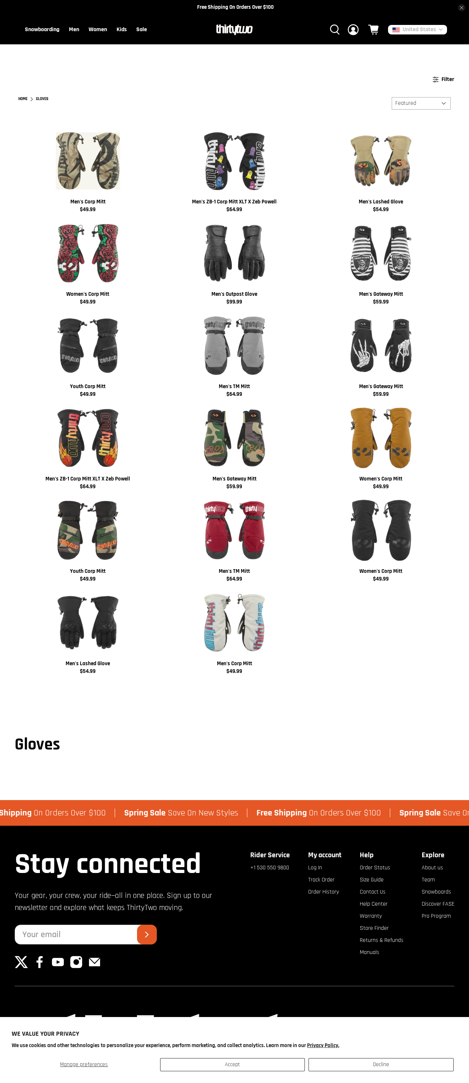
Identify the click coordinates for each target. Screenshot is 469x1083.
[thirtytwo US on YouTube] (57, 967)
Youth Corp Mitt (88, 386)
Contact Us (372, 892)
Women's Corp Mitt (87, 294)
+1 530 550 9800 (269, 868)
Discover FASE (438, 904)
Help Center (374, 904)
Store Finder (374, 928)
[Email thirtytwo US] (94, 967)
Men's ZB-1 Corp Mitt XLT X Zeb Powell (234, 201)
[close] (461, 7)
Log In (315, 868)
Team (428, 880)
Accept (232, 1064)
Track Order (321, 880)
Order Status (375, 868)
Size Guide (372, 880)
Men (74, 29)
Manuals (369, 952)
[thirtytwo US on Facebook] (39, 967)
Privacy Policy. (323, 1045)
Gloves (42, 99)
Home (22, 99)
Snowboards (436, 892)
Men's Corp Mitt (88, 201)
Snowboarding (42, 29)
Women (98, 29)
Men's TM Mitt (234, 386)
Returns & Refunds (381, 940)
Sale (141, 29)
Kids (122, 29)
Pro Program (436, 916)
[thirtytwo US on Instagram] (76, 967)
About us (432, 868)
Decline (381, 1064)
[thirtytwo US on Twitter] (21, 967)
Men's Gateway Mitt (381, 294)
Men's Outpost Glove (234, 294)
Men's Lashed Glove (381, 201)
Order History (323, 892)
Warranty (371, 916)
